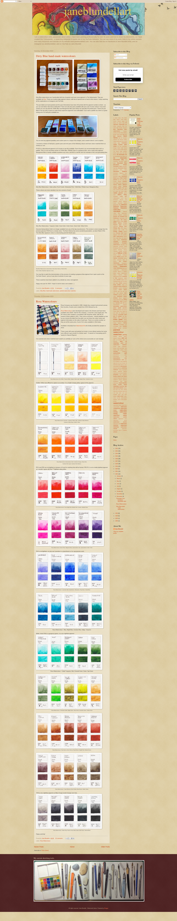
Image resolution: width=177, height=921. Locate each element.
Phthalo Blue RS (118, 228)
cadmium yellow (117, 286)
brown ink (124, 284)
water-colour (120, 396)
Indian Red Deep (119, 191)
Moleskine (124, 204)
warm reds (120, 394)
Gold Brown (116, 183)
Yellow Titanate (117, 274)
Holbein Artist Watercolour (139, 255)
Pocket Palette (117, 231)
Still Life (115, 253)
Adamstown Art (80, 325)
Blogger (106, 908)
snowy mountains (123, 369)
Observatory (122, 218)
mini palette (124, 321)
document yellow (122, 296)
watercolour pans (122, 418)
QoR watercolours (118, 236)
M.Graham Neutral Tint (120, 199)
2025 (116, 518)
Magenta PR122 (117, 201)
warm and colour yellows (121, 389)
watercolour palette (120, 415)
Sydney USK (124, 256)
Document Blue (122, 163)
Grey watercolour (123, 183)
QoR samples (124, 234)
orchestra (125, 327)
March (118, 478)
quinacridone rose (120, 358)
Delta (114, 163)
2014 (116, 453)
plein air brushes (117, 339)
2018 (116, 463)
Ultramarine (123, 266)
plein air (124, 338)
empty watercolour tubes (118, 299)
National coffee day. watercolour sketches (120, 213)
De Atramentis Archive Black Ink (120, 156)
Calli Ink (120, 137)
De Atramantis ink (122, 154)
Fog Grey (120, 179)
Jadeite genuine (118, 193)
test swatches (123, 374)
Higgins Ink (121, 188)
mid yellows (118, 321)
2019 (116, 466)
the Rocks (124, 376)
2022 (116, 474)
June (118, 483)
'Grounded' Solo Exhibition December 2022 (121, 500)
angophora (120, 278)
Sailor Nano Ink (119, 238)
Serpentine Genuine (118, 246)
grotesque (119, 309)
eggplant (125, 298)
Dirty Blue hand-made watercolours (56, 56)
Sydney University (118, 258)
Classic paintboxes (117, 141)
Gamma (119, 181)
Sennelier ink (124, 244)
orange (119, 327)
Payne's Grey (117, 224)
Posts (117, 54)
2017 (116, 461)
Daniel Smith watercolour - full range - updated (140, 122)
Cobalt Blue (116, 143)
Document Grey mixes (120, 169)
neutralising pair (123, 324)
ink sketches (122, 312)
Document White (117, 176)
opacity (114, 327)
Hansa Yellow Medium (120, 184)
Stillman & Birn (122, 253)
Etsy (45, 99)
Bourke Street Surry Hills (118, 134)
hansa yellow (116, 311)
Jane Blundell (119, 529)
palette (125, 336)
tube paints (116, 387)
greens (115, 309)
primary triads (123, 349)
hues (121, 311)
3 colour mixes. (117, 117)
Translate (126, 110)
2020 (116, 468)
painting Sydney (117, 336)
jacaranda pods (122, 314)
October (119, 491)
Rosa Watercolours (46, 301)
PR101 (120, 223)
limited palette (118, 319)
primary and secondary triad (120, 348)
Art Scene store (121, 122)
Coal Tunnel (124, 141)
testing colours (117, 376)
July (118, 486)
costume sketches (122, 294)
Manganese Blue (117, 204)
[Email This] (66, 288)
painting (125, 334)
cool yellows (120, 293)
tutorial (121, 388)
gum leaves (124, 309)
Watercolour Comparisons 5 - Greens (140, 218)
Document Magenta (120, 171)
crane (114, 296)
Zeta (120, 276)
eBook (120, 298)
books (120, 283)
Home (72, 847)
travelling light (123, 386)
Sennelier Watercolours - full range (139, 236)
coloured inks (116, 291)
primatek (115, 351)
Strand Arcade (117, 254)
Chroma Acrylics (123, 139)
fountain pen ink (120, 303)
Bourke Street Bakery (122, 132)
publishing (124, 351)
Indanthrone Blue (120, 189)
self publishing (123, 361)
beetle (118, 281)
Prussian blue (119, 233)
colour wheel (123, 289)
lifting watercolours (122, 317)
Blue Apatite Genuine (122, 127)
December (120, 496)
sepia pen (115, 363)
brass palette (117, 284)
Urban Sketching (117, 268)
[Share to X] (69, 288)
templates (115, 374)
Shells (125, 246)
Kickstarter (115, 196)
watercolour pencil (120, 420)
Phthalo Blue (123, 226)
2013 (116, 451)
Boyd (126, 134)
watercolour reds (116, 423)
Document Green (122, 168)
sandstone (117, 361)
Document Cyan (117, 166)
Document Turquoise (120, 174)
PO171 (118, 221)
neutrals (125, 326)
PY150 (125, 223)
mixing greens (117, 322)
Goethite (125, 181)
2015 (116, 456)
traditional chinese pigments (120, 379)
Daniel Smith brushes (121, 151)
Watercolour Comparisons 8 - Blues (140, 179)
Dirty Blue (43, 291)
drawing (115, 298)
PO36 (122, 221)
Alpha (125, 119)
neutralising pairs (117, 326)
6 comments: (59, 288)
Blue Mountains (118, 129)
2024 (116, 516)
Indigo (125, 191)
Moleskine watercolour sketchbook (120, 209)
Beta (123, 126)
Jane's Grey (122, 194)
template (125, 373)
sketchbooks (123, 366)
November (120, 494)
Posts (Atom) (45, 850)
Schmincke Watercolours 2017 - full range (139, 275)
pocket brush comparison (120, 346)
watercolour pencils (120, 422)
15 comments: (59, 838)
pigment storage (117, 338)
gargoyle (125, 304)
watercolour (118, 403)
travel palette (117, 384)
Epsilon (118, 178)
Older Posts (105, 847)
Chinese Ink (116, 139)
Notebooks (116, 218)
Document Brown (120, 164)
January (119, 476)
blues (117, 283)
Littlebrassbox (116, 198)
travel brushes (123, 383)
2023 (116, 513)
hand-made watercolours (52, 291)
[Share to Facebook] (71, 288)
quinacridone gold (120, 353)
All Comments (119, 57)
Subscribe (128, 79)
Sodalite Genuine (123, 251)
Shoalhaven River (117, 248)
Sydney (118, 256)
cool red (122, 291)
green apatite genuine (120, 307)
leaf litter (125, 316)
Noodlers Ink (123, 216)
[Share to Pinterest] (73, 288)
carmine (120, 288)
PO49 (125, 221)
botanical (125, 283)
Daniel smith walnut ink (118, 152)
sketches (115, 368)
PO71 (114, 223)
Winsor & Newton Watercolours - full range (139, 199)
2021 (116, 471)
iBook (124, 311)
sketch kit (118, 366)
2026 (116, 521)
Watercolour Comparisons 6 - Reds (140, 160)
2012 (116, 448)
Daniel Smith (120, 147)
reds (123, 359)
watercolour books (117, 405)
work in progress (123, 430)
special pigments (117, 371)
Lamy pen (123, 196)
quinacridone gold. (120, 354)
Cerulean (125, 137)
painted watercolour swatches (68, 291)
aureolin (118, 279)
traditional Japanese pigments (120, 378)
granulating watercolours (120, 306)
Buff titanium (117, 136)
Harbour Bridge (117, 186)
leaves (115, 317)
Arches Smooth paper (118, 121)
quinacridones (117, 359)
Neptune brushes (122, 214)
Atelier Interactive (117, 126)
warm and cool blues (117, 391)
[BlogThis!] (68, 288)
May (118, 481)
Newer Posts (39, 847)
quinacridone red (120, 356)
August (119, 488)
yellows (115, 431)
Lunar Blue (124, 198)
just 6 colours (117, 316)
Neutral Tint (116, 216)
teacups (121, 373)
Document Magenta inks (120, 173)
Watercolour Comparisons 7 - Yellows (140, 141)
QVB (119, 234)
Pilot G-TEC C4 (122, 229)
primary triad (116, 349)
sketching (120, 368)
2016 (116, 458)
